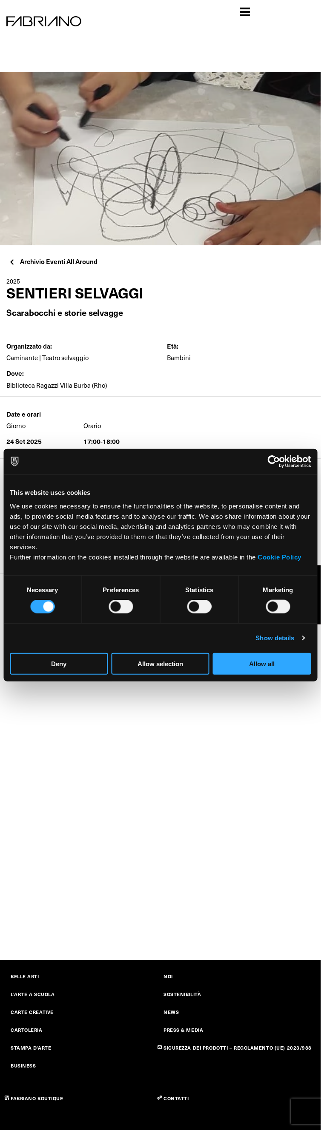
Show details (274, 638)
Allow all (262, 663)
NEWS (171, 1012)
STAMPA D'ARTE (31, 1048)
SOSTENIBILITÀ (182, 994)
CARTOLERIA (27, 1030)
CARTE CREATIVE (32, 1012)
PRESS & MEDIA (183, 1030)
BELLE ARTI (25, 976)
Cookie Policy (279, 556)
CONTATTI (176, 1098)
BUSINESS (23, 1065)
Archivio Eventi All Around (59, 261)
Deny (58, 663)
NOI (168, 976)
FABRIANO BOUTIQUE (37, 1098)
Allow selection (160, 663)
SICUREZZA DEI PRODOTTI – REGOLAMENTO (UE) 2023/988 (238, 1048)
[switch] (121, 606)
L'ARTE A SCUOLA (32, 994)
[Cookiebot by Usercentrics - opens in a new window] (273, 461)
